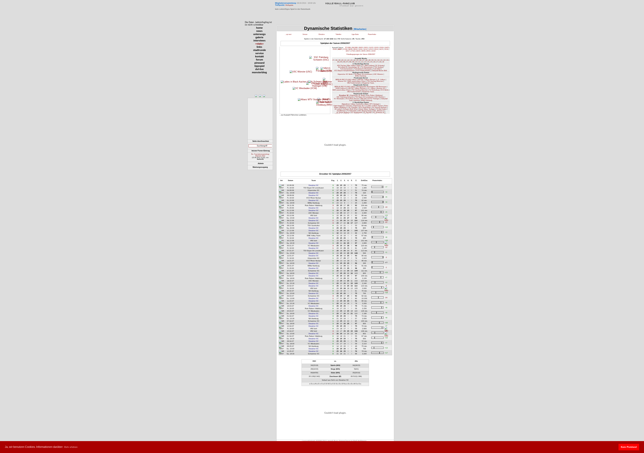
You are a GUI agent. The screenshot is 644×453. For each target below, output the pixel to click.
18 (380, 62)
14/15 (381, 49)
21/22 (373, 51)
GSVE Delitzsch (341, 88)
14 (368, 62)
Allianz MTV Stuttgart (371, 104)
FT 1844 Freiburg (368, 65)
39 (339, 60)
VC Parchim (367, 112)
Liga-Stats (355, 34)
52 (378, 60)
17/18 (353, 51)
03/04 (382, 47)
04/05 (387, 47)
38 (336, 60)
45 (357, 60)
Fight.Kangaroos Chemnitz (343, 106)
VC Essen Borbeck (343, 112)
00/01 (366, 47)
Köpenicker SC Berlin (345, 74)
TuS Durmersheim (346, 69)
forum (259, 59)
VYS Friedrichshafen (363, 70)
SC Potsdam (353, 107)
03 (387, 60)
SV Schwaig (379, 65)
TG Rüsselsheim (367, 67)
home (259, 27)
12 (362, 62)
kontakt (259, 56)
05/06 (335, 49)
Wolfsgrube (289, 5)
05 (341, 62)
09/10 (355, 49)
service (259, 53)
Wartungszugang (260, 167)
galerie (259, 37)
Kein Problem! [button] (629, 447)
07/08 (345, 49)
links (259, 46)
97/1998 (348, 47)
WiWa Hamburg (360, 76)
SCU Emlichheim (365, 107)
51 (375, 60)
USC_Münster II (378, 111)
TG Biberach (341, 111)
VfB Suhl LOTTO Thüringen (370, 99)
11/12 (365, 49)
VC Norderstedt (356, 112)
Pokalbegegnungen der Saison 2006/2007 (360, 54)
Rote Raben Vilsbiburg (374, 95)
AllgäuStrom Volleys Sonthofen (352, 104)
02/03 (376, 47)
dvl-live (259, 69)
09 (353, 62)
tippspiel (259, 66)
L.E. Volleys (381, 79)
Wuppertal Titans (368, 83)
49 (369, 60)
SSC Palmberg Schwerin (345, 97)
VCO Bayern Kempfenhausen (344, 70)
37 (333, 60)
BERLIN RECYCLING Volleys (346, 79)
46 (360, 60)
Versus (305, 34)
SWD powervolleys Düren (357, 81)
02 (384, 60)
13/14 (376, 49)
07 (347, 62)
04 (338, 62)
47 (363, 60)
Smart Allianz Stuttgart (367, 109)
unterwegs (259, 34)
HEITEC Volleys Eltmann (366, 79)
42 (348, 60)
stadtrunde (259, 50)
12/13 (371, 49)
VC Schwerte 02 (378, 112)
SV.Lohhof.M (342, 67)
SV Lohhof (338, 109)
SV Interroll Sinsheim (379, 107)
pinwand (259, 62)
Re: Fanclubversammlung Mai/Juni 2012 (260, 155)
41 (345, 60)
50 (372, 60)
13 (365, 62)
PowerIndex (372, 34)
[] (360, 29)
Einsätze (322, 34)
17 (377, 62)
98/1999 (355, 47)
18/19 (358, 51)
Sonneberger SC (354, 67)
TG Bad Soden (381, 109)
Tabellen (338, 34)
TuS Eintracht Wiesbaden (363, 69)
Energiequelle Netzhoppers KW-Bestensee (371, 86)
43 (351, 60)
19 (383, 62)
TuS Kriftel (377, 69)
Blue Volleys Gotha (354, 65)
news (259, 30)
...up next (288, 34)
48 (366, 60)
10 (356, 62)
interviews (259, 40)
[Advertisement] (260, 131)
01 (381, 60)
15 (371, 62)
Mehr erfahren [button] (70, 447)
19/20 (363, 51)
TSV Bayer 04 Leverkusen (363, 74)
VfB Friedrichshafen (354, 83)
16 (374, 62)
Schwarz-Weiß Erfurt (350, 109)
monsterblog (259, 72)
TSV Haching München (375, 81)
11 (359, 62)
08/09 (350, 49)
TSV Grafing (378, 67)
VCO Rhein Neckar (352, 99)
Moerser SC (342, 81)
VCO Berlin (384, 90)
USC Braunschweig (364, 111)
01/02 (371, 47)
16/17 (348, 51)
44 (354, 60)
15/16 (386, 49)
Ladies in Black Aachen (375, 106)
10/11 (360, 49)
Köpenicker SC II (359, 106)
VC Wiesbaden (339, 99)
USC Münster (378, 74)
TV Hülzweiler (352, 111)
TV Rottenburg (374, 90)
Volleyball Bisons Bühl (379, 70)
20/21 (368, 51)
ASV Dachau (341, 65)
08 (350, 62)
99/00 (361, 47)
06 (344, 62)
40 (342, 60)
